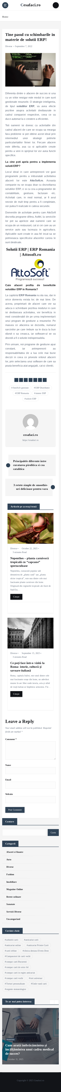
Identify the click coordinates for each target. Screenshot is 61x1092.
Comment (11, 739)
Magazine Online (14, 889)
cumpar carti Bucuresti (16, 962)
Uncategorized (13, 919)
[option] (30, 1036)
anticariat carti (31, 940)
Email (8, 779)
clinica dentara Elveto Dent (36, 951)
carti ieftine (11, 951)
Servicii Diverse (13, 911)
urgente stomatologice (16, 989)
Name (8, 765)
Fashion (10, 874)
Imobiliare (11, 882)
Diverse (8, 46)
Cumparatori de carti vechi (18, 956)
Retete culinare (13, 897)
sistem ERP (41, 393)
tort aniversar (36, 978)
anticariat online (13, 945)
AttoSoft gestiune (21, 388)
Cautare (9, 821)
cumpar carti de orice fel (17, 967)
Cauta (53, 832)
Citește (16, 596)
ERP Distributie (42, 388)
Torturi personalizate (15, 984)
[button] (52, 1002)
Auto (8, 859)
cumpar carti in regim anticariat (20, 973)
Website (9, 794)
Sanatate (10, 904)
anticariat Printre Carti (38, 945)
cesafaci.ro (30, 434)
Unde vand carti (39, 984)
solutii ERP (31, 399)
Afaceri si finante (14, 852)
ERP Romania (22, 393)
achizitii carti (12, 940)
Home (5, 17)
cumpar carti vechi (14, 978)
